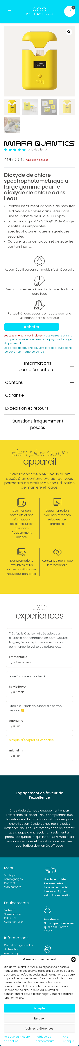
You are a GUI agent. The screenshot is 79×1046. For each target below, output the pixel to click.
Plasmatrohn (12, 914)
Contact (9, 883)
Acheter (32, 327)
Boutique (10, 875)
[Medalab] (39, 11)
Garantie (14, 395)
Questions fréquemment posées (37, 424)
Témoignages (13, 879)
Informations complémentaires (38, 366)
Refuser (39, 1018)
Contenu (14, 382)
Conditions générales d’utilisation (18, 947)
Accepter (39, 1008)
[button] (73, 959)
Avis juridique (12, 953)
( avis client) (37, 149)
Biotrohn (9, 910)
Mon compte (12, 887)
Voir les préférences (39, 1028)
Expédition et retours (26, 408)
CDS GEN (10, 918)
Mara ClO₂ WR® (14, 922)
